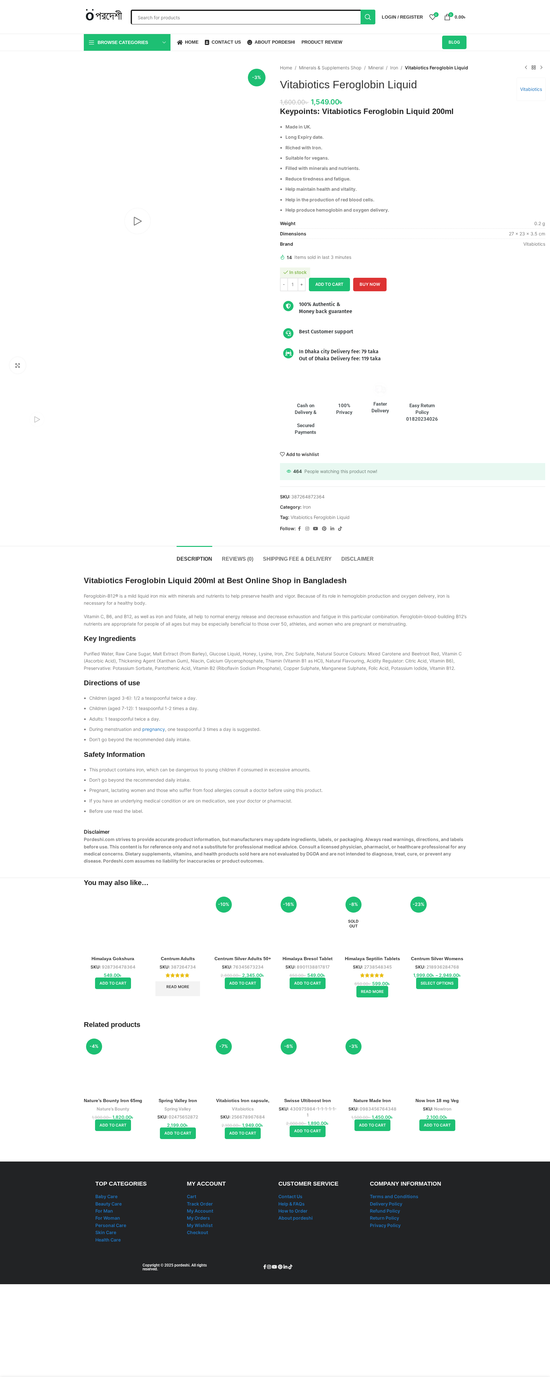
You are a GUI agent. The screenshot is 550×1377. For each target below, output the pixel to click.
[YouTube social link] (315, 528)
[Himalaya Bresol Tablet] (307, 1135)
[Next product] (541, 68)
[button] (113, 983)
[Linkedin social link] (332, 528)
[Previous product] (526, 68)
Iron (394, 67)
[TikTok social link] (340, 528)
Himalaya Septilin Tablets (372, 958)
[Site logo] (104, 16)
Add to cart (329, 284)
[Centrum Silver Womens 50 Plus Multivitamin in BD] (437, 923)
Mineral (375, 67)
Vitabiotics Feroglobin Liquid (320, 517)
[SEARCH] (368, 17)
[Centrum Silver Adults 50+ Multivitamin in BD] (243, 923)
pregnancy (153, 729)
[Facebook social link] (299, 528)
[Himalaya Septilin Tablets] (372, 923)
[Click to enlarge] (18, 365)
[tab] (194, 556)
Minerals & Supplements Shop (330, 67)
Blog (454, 42)
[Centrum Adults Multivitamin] (178, 923)
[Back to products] (533, 68)
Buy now (370, 284)
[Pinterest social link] (324, 528)
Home (286, 67)
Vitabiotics (531, 89)
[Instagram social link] (307, 528)
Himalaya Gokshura (113, 958)
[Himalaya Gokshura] (113, 923)
